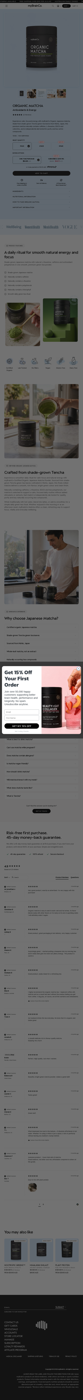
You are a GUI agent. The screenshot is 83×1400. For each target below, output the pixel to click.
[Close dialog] (78, 668)
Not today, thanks (22, 731)
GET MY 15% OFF (21, 726)
